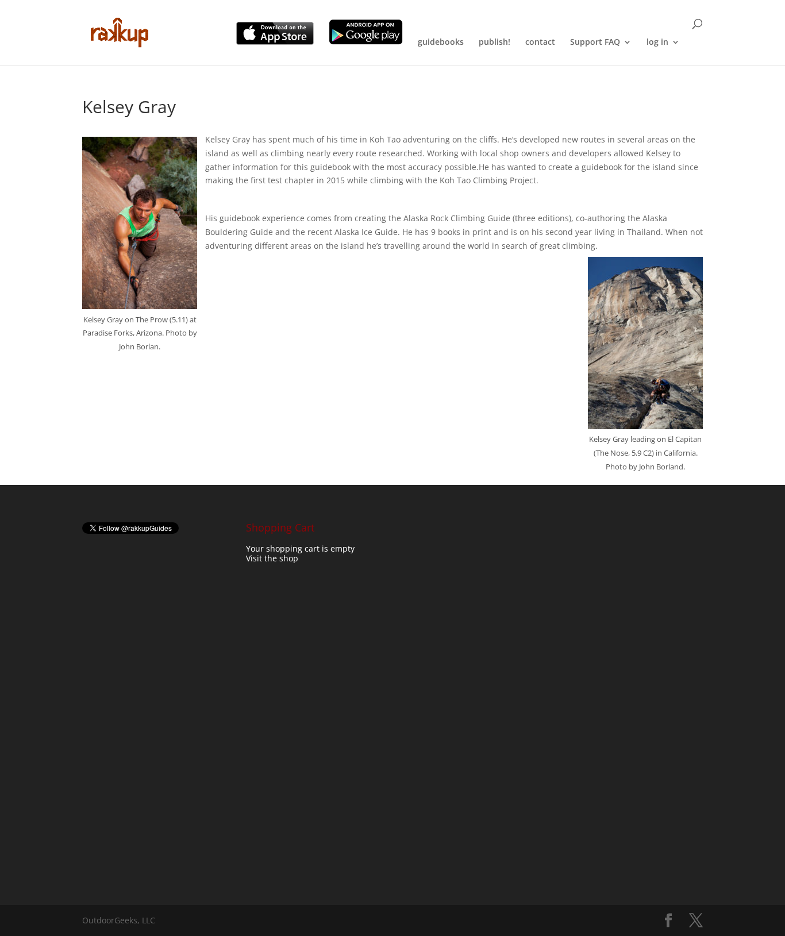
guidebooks (441, 42)
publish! (494, 42)
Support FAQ (595, 42)
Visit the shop (272, 558)
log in (657, 42)
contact (540, 42)
